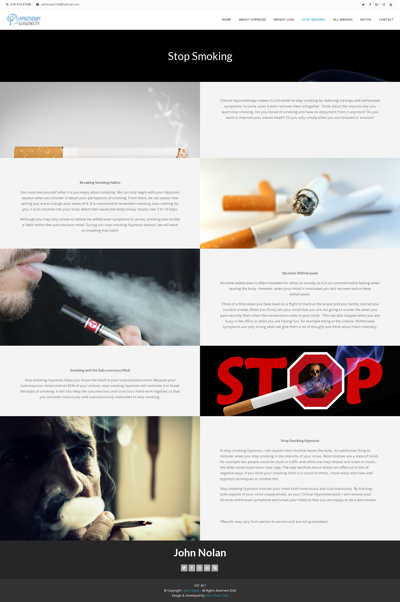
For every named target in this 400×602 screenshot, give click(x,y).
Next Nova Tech (216, 595)
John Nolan (191, 590)
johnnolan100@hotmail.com (59, 4)
